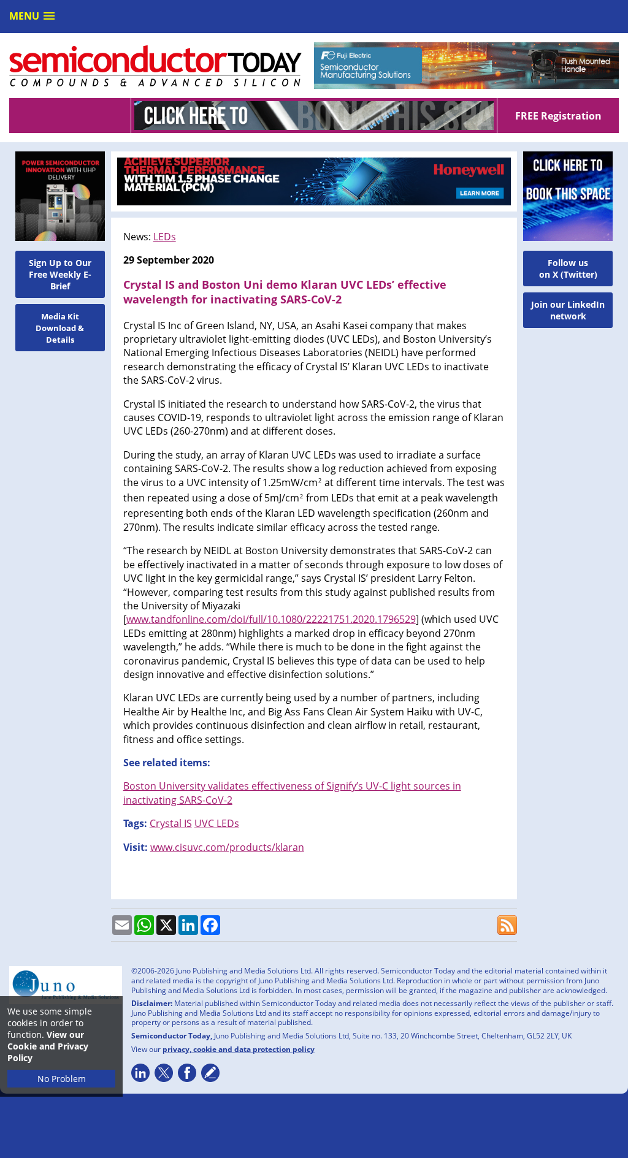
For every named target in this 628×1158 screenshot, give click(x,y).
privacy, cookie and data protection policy (239, 1049)
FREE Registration (558, 116)
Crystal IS (171, 823)
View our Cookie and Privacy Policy (47, 1046)
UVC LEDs (216, 823)
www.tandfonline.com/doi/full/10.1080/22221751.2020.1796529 (271, 619)
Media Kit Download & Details (60, 328)
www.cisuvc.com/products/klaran (227, 847)
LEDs (164, 236)
